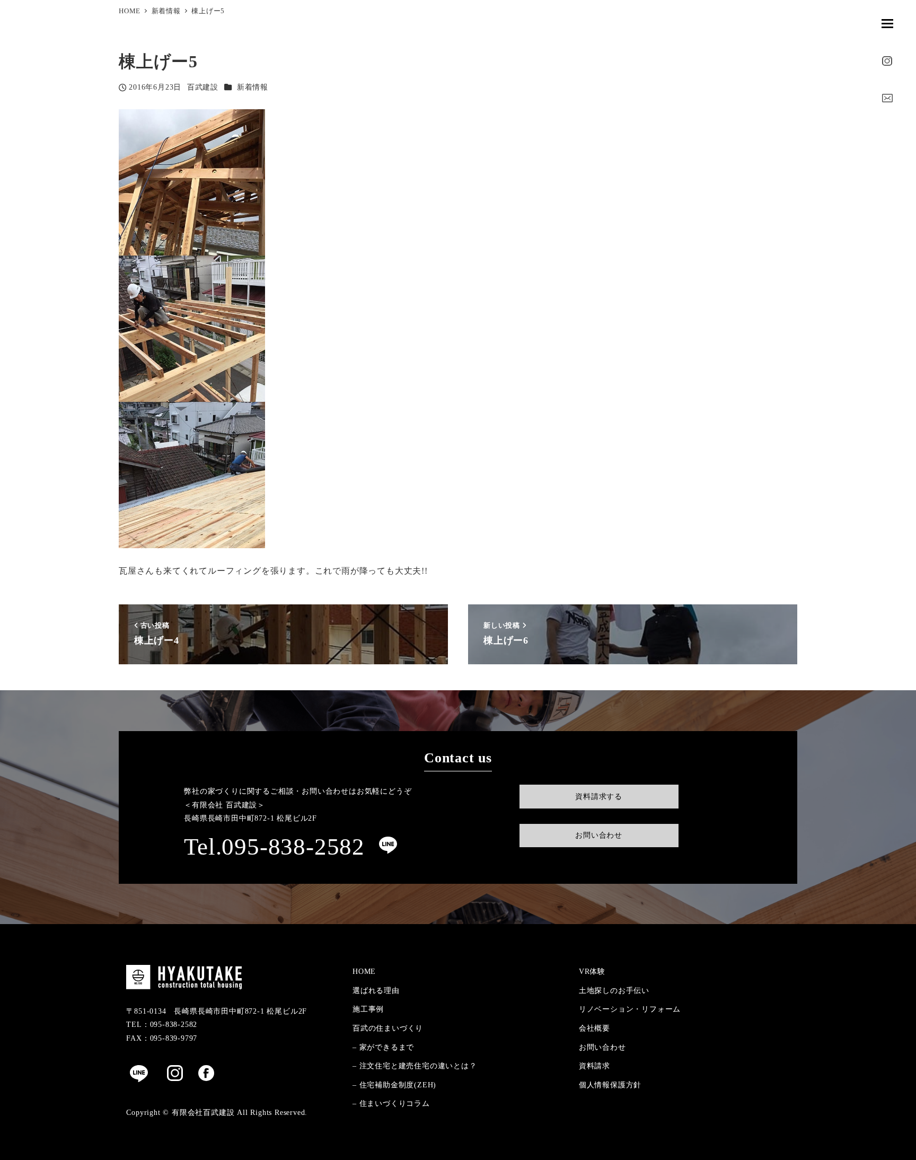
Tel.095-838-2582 (274, 846)
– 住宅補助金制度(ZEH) (394, 1084)
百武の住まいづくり (388, 1028)
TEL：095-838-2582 (161, 1024)
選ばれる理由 (376, 990)
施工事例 (368, 1009)
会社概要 (594, 1028)
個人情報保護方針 (610, 1084)
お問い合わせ (602, 1047)
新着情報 (252, 87)
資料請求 (594, 1065)
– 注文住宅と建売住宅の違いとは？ (415, 1065)
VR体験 (592, 971)
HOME (364, 971)
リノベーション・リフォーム (630, 1009)
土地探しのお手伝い (614, 990)
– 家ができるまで (383, 1047)
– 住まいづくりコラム (391, 1103)
